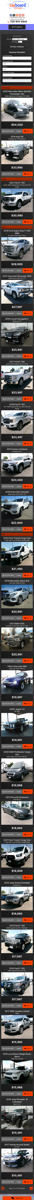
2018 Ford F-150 (17, 406)
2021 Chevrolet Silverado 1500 (17, 277)
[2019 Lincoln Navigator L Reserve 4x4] (17, 334)
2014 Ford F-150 (17, 969)
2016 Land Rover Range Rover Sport (17, 1056)
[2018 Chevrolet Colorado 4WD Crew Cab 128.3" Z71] (17, 507)
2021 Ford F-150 (17, 185)
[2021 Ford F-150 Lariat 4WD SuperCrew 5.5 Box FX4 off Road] (17, 200)
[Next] (31, 1188)
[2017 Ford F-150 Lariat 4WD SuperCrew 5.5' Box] (17, 377)
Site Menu (17, 27)
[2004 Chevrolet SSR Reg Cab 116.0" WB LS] (17, 682)
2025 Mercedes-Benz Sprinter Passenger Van (17, 93)
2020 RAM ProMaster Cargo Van (17, 754)
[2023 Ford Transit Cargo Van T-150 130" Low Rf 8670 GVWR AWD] (17, 553)
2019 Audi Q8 (17, 137)
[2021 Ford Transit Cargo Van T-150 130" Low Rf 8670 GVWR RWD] (17, 855)
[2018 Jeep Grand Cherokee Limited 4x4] (17, 898)
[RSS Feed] (17, 15)
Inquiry (19, 131)
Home (9, 1195)
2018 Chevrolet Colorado (17, 493)
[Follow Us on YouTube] (20, 15)
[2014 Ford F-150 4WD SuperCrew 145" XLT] (17, 984)
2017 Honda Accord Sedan (17, 1145)
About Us (13, 1195)
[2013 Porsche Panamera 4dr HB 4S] (17, 813)
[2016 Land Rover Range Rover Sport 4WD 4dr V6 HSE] (17, 1072)
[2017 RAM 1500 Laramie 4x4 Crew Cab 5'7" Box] (17, 639)
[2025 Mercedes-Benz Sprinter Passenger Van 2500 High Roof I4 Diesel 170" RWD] (17, 109)
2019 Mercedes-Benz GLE (17, 582)
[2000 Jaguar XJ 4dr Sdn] (17, 725)
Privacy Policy (23, 1195)
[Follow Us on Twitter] (14, 15)
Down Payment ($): (8, 61)
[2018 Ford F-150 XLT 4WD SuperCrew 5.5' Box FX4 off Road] (17, 422)
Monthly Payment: (7, 78)
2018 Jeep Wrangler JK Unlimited (17, 1101)
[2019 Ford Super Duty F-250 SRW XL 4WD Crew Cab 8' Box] (17, 249)
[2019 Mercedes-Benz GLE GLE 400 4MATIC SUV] (17, 596)
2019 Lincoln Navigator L (17, 320)
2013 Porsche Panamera (17, 798)
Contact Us (17, 1195)
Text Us (28, 131)
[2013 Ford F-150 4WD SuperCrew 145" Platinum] (17, 941)
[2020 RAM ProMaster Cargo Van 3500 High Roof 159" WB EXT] (17, 770)
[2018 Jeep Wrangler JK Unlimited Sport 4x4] (17, 1117)
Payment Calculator (17, 52)
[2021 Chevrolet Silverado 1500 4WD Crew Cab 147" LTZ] (17, 291)
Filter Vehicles (18, 47)
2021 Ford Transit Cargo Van (17, 841)
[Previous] (2, 1188)
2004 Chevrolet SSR (17, 667)
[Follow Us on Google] (23, 15)
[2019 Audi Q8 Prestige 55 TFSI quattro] (17, 152)
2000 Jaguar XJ (17, 710)
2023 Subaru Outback (17, 450)
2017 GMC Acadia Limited (17, 1012)
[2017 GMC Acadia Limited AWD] (17, 1027)
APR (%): (5, 67)
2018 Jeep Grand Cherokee (17, 884)
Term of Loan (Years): (8, 72)
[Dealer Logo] (17, 7)
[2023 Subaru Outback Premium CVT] (17, 465)
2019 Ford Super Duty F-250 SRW (17, 233)
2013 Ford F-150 (17, 926)
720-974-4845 (18, 21)
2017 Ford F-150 (17, 362)
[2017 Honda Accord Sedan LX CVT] (17, 1160)
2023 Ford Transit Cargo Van (17, 539)
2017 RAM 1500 (17, 624)
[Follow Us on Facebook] (11, 15)
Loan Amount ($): (7, 55)
